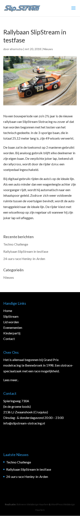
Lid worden (11, 322)
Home (7, 311)
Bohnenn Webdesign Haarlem (32, 504)
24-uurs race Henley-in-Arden (24, 259)
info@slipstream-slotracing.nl (24, 423)
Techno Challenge (15, 244)
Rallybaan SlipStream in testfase (25, 251)
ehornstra (16, 49)
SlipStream (10, 316)
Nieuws (48, 49)
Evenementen (12, 327)
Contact (9, 339)
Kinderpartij (11, 333)
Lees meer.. (10, 380)
